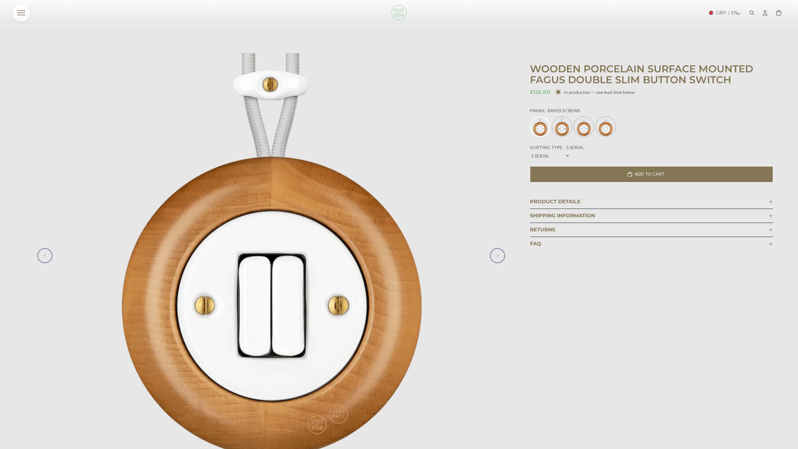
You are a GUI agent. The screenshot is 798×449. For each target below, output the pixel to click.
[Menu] (21, 13)
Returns (542, 230)
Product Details (555, 202)
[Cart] (779, 13)
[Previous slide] (44, 255)
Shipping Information (562, 216)
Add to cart (650, 173)
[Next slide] (497, 255)
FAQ (535, 244)
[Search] (752, 13)
